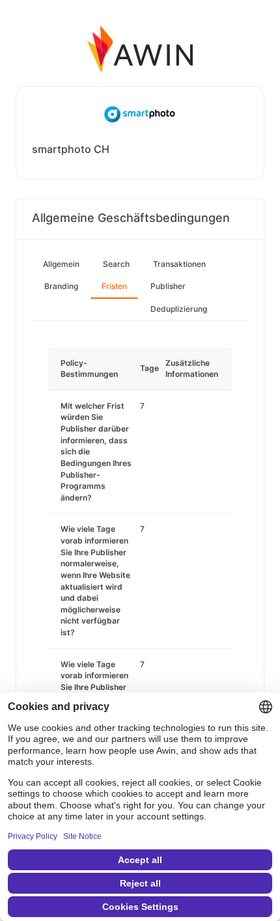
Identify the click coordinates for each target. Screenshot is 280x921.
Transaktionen (179, 264)
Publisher (168, 286)
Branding (61, 286)
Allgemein (61, 264)
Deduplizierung (178, 309)
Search (116, 264)
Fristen (114, 286)
